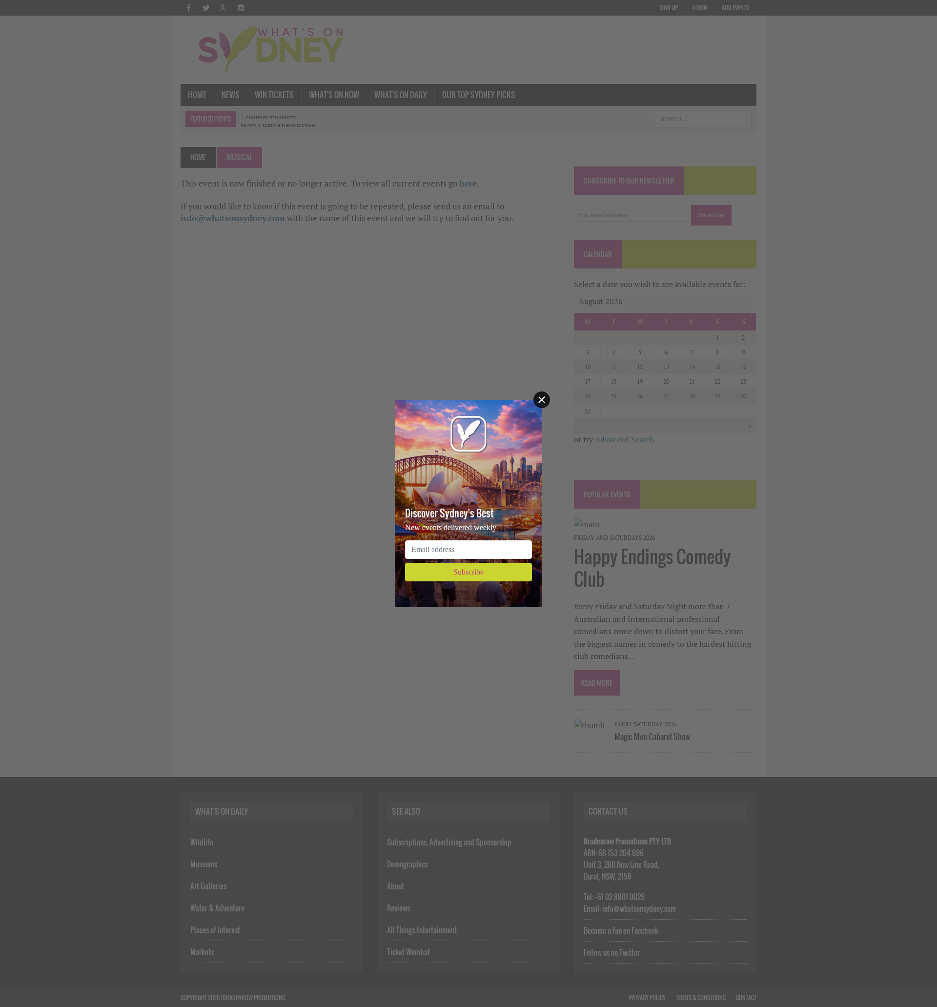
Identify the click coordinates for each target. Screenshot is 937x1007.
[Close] (541, 399)
